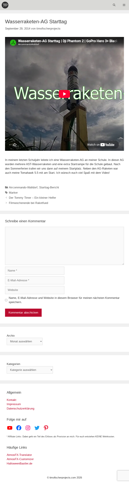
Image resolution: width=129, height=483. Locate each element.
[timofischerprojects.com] (5, 5)
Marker (13, 192)
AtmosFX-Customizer (20, 459)
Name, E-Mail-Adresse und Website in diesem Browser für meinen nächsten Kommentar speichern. (64, 300)
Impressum (14, 404)
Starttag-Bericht (49, 187)
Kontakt (11, 400)
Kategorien (13, 364)
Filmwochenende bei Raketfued (28, 203)
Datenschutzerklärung (20, 408)
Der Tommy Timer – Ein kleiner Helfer (32, 197)
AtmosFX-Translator (19, 455)
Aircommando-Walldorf (23, 187)
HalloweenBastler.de (19, 463)
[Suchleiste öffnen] (114, 5)
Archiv (11, 335)
